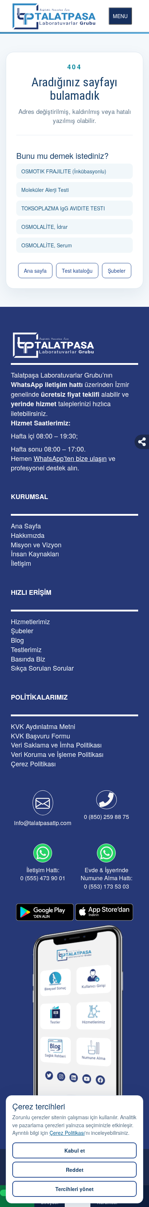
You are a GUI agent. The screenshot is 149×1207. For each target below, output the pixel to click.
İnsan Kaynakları (35, 553)
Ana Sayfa (26, 525)
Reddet (75, 1169)
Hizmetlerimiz (30, 621)
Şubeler (116, 270)
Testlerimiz (26, 649)
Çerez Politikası (67, 1132)
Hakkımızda (27, 535)
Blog (17, 639)
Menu (120, 16)
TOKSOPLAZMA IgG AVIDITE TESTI (63, 208)
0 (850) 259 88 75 (106, 816)
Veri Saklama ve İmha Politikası (56, 744)
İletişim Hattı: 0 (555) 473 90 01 (42, 874)
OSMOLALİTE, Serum (46, 245)
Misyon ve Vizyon (36, 544)
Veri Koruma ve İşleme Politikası (57, 754)
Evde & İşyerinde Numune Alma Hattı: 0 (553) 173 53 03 (106, 878)
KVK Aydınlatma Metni (43, 726)
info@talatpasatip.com (42, 823)
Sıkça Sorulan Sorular (42, 667)
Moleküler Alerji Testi (45, 189)
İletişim (21, 563)
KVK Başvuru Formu (40, 735)
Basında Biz (28, 658)
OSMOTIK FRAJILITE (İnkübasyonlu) (63, 171)
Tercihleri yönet (74, 1188)
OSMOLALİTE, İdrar (44, 226)
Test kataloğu (77, 270)
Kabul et (74, 1150)
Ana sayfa (35, 270)
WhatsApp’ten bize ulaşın (70, 458)
